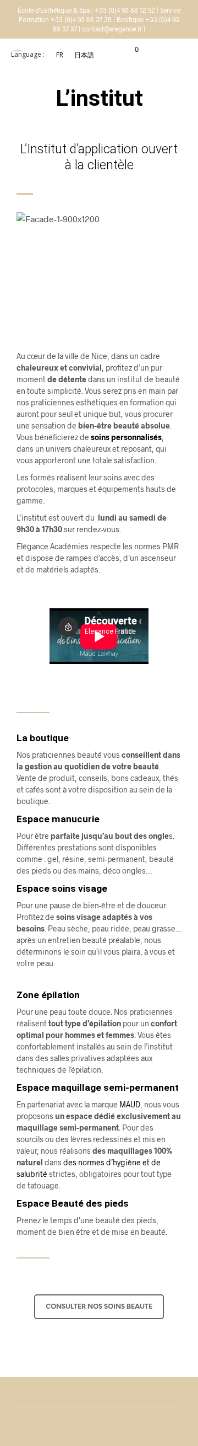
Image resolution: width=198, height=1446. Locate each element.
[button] (129, 49)
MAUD (129, 1104)
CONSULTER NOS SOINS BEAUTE (99, 1306)
